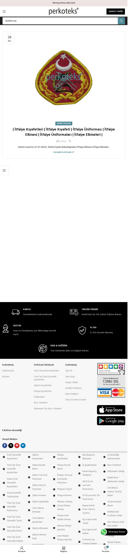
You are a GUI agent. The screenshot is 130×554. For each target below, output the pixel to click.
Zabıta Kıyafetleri (42, 385)
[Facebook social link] (4, 445)
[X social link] (10, 445)
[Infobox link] (31, 312)
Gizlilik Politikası (73, 388)
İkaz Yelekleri (40, 403)
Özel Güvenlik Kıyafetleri (46, 371)
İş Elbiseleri (39, 397)
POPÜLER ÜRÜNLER (44, 365)
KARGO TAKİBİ (116, 11)
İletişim (5, 377)
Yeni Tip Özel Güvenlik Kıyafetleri (45, 378)
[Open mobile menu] (4, 11)
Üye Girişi (70, 377)
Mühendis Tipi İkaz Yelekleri (48, 409)
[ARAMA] (121, 20)
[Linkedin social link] (23, 445)
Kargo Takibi (71, 382)
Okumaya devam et (63, 152)
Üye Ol (68, 371)
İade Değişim (71, 394)
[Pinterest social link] (16, 445)
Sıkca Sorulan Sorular (75, 400)
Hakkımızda (8, 371)
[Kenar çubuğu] (4, 170)
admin (63, 141)
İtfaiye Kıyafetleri (42, 391)
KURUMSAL (8, 365)
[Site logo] (64, 12)
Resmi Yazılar (64, 123)
